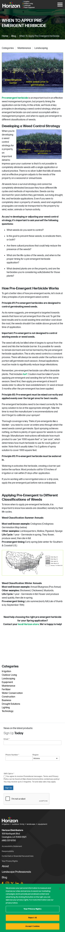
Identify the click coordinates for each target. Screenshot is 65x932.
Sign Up (8, 788)
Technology (7, 711)
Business (6, 700)
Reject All (32, 917)
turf (25, 374)
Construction (8, 696)
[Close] (60, 888)
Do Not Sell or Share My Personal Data (17, 856)
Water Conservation (12, 693)
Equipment (7, 682)
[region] (32, 908)
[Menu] (60, 4)
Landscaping (41, 48)
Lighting (6, 707)
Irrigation (6, 671)
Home (5, 36)
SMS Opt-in (9, 774)
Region (35, 755)
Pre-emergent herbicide (15, 98)
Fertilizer (6, 689)
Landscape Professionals (16, 871)
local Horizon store (28, 624)
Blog (13, 36)
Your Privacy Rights (32, 909)
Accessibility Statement (12, 846)
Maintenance (24, 48)
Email (7, 739)
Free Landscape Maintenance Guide (32, 637)
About (5, 866)
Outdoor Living (9, 675)
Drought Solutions (11, 704)
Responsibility (8, 851)
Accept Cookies (32, 926)
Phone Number (12, 755)
